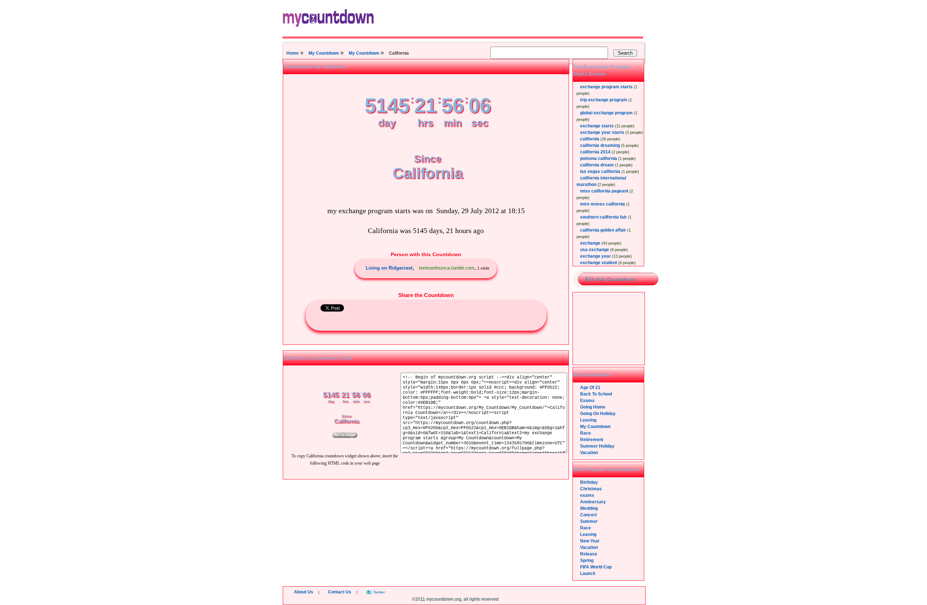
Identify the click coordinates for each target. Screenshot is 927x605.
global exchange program (606, 112)
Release (588, 554)
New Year (590, 540)
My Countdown (324, 53)
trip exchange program (603, 99)
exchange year (595, 256)
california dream (597, 165)
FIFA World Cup (596, 567)
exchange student (598, 262)
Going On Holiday (598, 413)
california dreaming (600, 145)
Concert (588, 514)
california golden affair (603, 230)
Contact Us (339, 592)
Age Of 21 (590, 387)
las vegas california (600, 171)
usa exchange (594, 249)
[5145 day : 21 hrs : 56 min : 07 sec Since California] (427, 188)
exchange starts (597, 125)
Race (585, 433)
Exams (587, 400)
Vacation (589, 452)
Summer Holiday (597, 446)
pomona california (598, 158)
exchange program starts (606, 86)
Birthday (589, 482)
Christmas (591, 488)
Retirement (591, 439)
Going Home (592, 407)
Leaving (588, 420)
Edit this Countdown (610, 279)
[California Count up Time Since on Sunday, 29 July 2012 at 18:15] (344, 436)
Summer (589, 521)
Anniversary (593, 501)
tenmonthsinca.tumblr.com (446, 268)
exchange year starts (602, 132)
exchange (590, 243)
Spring (586, 560)
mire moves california (602, 204)
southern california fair (603, 217)
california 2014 (595, 152)
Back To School (596, 394)
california (589, 138)
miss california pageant (604, 191)
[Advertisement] (609, 328)
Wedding (589, 508)
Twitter (379, 592)
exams (587, 495)
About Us (303, 592)
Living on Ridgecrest (389, 268)
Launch (587, 573)
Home (292, 53)
